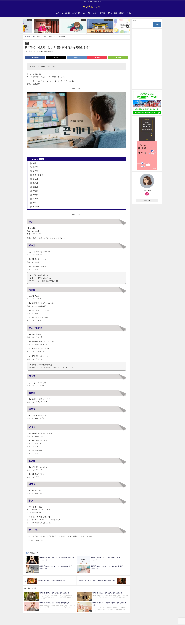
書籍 (115, 13)
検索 (134, 20)
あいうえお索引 (65, 13)
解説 (33, 163)
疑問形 (34, 183)
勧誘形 (34, 195)
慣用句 (110, 13)
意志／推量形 (36, 175)
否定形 (34, 179)
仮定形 (34, 198)
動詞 (27, 43)
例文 (33, 202)
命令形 (34, 191)
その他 (129, 13)
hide (41, 159)
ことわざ (95, 13)
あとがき (35, 206)
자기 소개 (147, 200)
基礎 (89, 13)
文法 (84, 13)
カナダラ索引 (76, 13)
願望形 (34, 187)
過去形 (34, 171)
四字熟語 (103, 13)
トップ (56, 13)
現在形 (34, 167)
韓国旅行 (121, 13)
